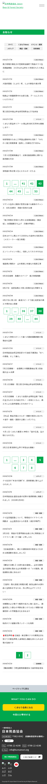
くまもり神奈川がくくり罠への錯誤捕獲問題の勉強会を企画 (23, 339)
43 (40, 183)
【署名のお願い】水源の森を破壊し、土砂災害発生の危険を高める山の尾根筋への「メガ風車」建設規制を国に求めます (23, 568)
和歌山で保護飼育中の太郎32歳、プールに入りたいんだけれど (23, 97)
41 (23, 183)
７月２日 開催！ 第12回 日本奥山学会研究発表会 (22, 384)
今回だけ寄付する (21, 715)
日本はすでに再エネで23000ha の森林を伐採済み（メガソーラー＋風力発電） (23, 237)
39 (11, 319)
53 (36, 191)
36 (23, 311)
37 (32, 311)
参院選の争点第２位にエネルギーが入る (19, 171)
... (15, 183)
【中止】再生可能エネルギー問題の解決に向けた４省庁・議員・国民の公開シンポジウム (23, 418)
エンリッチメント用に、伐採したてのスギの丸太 (23, 251)
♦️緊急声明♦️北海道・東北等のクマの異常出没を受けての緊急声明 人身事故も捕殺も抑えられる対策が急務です (23, 639)
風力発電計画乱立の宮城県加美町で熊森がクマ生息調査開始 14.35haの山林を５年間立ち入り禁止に (23, 68)
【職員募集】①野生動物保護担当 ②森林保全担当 (23, 668)
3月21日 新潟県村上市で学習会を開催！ (19, 447)
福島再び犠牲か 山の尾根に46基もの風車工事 (22, 263)
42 (32, 183)
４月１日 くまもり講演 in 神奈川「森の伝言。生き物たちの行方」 (23, 433)
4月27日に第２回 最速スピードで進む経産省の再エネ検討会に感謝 (23, 302)
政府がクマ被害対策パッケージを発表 (18, 623)
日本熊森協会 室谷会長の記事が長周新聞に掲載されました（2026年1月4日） (23, 498)
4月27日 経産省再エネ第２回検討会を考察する (22, 288)
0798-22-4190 (14, 745)
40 (19, 319)
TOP (6, 14)
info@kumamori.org (19, 749)
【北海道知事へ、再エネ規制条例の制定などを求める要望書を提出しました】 (23, 551)
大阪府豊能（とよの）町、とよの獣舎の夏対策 (22, 83)
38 (40, 311)
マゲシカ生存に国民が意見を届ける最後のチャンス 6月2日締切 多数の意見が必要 (23, 206)
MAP (9, 741)
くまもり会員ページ (30, 757)
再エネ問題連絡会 (10, 757)
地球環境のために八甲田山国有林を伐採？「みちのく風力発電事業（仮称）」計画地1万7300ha (23, 141)
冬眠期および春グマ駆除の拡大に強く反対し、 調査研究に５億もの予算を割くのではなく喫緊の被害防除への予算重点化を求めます (23, 607)
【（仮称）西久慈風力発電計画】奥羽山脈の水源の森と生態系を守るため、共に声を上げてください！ (23, 588)
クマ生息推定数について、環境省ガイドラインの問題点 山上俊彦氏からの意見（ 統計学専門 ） (23, 519)
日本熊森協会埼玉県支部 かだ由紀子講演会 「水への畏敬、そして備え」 (23, 354)
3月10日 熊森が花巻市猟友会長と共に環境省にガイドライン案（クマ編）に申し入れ (23, 535)
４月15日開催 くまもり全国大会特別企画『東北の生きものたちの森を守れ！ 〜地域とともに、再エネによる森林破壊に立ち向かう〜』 (23, 400)
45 (19, 191)
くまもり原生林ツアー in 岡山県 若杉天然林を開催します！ (23, 125)
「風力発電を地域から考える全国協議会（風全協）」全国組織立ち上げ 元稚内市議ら (22, 222)
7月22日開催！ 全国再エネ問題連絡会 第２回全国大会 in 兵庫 (23, 370)
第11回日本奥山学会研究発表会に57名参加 (20, 111)
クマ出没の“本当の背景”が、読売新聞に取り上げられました (23, 482)
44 (11, 191)
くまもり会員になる (23, 707)
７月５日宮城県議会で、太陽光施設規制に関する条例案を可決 (23, 157)
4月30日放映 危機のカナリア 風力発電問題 (21, 275)
